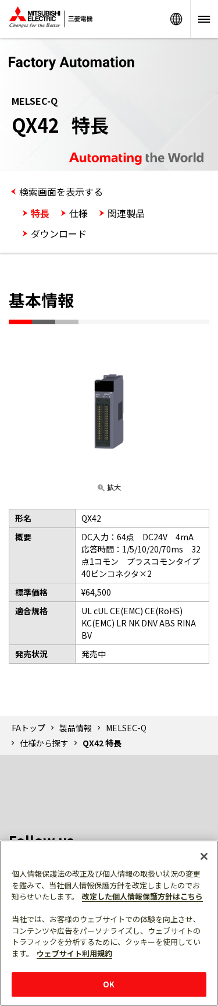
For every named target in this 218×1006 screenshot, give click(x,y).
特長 (40, 213)
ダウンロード (59, 233)
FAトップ (28, 728)
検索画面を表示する (61, 192)
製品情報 (75, 728)
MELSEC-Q (126, 728)
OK (109, 984)
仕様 (78, 213)
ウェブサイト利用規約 (74, 953)
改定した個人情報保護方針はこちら (142, 896)
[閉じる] (204, 856)
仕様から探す (44, 743)
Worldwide (176, 19)
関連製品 (126, 213)
